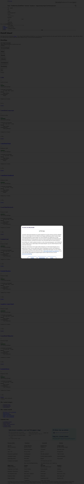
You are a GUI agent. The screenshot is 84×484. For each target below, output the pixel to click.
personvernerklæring (27, 253)
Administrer (42, 258)
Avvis (51, 258)
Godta (32, 258)
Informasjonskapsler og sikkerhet (51, 251)
